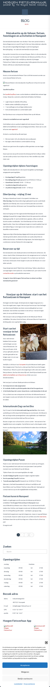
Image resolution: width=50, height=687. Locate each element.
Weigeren (25, 672)
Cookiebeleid (18, 684)
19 (31, 535)
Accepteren (25, 665)
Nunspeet (22, 364)
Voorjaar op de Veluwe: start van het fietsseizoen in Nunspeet (25, 295)
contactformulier (8, 273)
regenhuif (14, 129)
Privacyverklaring (29, 684)
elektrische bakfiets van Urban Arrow (14, 375)
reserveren (42, 517)
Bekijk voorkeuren (25, 679)
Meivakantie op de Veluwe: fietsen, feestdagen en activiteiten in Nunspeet (24, 34)
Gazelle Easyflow (10, 94)
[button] (46, 642)
